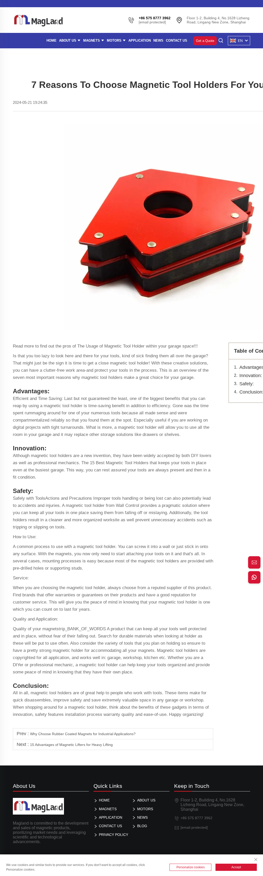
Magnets (92, 40)
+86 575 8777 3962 (196, 818)
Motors (115, 40)
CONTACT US (176, 40)
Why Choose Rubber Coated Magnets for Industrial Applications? (83, 734)
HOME (51, 40)
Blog (142, 826)
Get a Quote (205, 41)
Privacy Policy (113, 835)
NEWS (158, 40)
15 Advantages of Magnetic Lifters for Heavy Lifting (71, 745)
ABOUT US (68, 40)
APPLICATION (139, 40)
